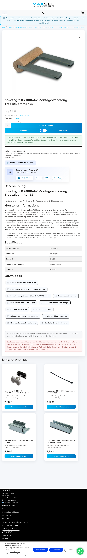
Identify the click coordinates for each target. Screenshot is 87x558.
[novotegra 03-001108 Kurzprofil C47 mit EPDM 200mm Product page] (61, 427)
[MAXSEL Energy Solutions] (43, 5)
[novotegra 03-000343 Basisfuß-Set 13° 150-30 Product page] (19, 427)
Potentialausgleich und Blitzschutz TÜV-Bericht (29, 296)
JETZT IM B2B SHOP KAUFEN (20, 163)
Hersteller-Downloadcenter (56, 323)
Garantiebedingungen (67, 296)
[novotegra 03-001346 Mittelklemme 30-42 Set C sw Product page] (19, 377)
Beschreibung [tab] (15, 186)
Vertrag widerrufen (11, 529)
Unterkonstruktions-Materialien (20, 27)
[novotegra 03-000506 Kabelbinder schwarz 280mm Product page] (61, 377)
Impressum (6, 515)
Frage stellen (26, 178)
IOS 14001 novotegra (18, 309)
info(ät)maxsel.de (11, 502)
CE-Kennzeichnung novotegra (56, 303)
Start (4, 27)
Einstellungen (15, 552)
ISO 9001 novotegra (43, 309)
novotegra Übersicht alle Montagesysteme (27, 289)
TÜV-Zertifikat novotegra (57, 316)
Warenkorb (6, 535)
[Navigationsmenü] (4, 13)
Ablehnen (56, 550)
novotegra (17, 155)
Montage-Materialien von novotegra (27, 153)
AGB (3, 509)
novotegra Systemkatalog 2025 (23, 282)
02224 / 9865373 (10, 500)
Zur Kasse (5, 539)
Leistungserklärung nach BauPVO (24, 316)
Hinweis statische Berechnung (23, 323)
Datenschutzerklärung (10, 512)
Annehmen (40, 550)
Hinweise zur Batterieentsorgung (15, 522)
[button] (79, 37)
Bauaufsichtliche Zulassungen (22, 303)
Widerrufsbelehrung (10, 525)
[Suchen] (43, 12)
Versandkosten (25, 116)
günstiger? (16, 118)
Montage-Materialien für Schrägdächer (50, 27)
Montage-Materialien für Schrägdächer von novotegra (61, 153)
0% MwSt (5, 519)
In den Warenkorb (46, 125)
